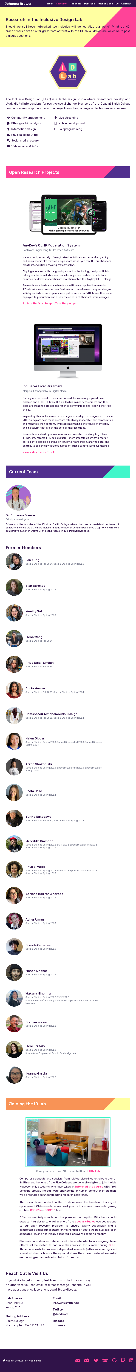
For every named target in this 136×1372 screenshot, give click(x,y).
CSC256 (50, 1210)
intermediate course (89, 1186)
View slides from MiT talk (39, 452)
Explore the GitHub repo (38, 303)
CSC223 (35, 1210)
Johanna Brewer (18, 4)
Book (50, 3)
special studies (85, 1221)
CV (117, 3)
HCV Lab (94, 1171)
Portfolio (89, 3)
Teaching (75, 3)
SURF (112, 1245)
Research (61, 3)
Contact (126, 3)
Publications (105, 3)
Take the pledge (65, 303)
